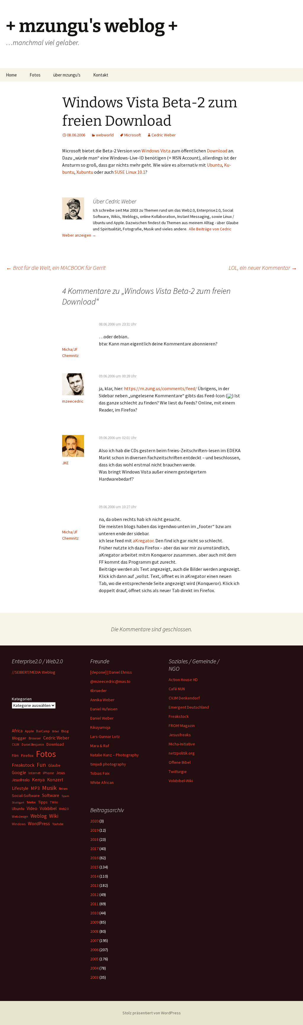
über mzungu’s (66, 75)
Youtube (57, 824)
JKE (65, 463)
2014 (94, 876)
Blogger (19, 738)
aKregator (143, 540)
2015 (94, 867)
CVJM (15, 744)
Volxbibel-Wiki (181, 780)
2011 (94, 903)
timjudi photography (108, 764)
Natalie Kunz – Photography (114, 755)
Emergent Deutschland (189, 707)
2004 (94, 968)
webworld (105, 135)
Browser (35, 738)
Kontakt (100, 75)
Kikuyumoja (100, 727)
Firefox (27, 755)
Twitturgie (178, 771)
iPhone (48, 773)
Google (19, 772)
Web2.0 (64, 809)
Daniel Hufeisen (103, 709)
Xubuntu (84, 172)
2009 (94, 922)
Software (50, 795)
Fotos (35, 75)
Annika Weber (102, 699)
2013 (94, 885)
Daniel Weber (102, 718)
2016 (94, 857)
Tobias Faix (99, 773)
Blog (65, 731)
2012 (94, 894)
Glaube (54, 765)
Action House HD (183, 679)
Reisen (63, 789)
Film (15, 755)
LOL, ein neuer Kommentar (263, 267)
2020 (94, 821)
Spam (65, 796)
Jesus (60, 772)
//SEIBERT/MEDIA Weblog (33, 672)
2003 (94, 977)
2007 (94, 940)
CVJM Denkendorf (184, 698)
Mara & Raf (99, 745)
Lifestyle (20, 788)
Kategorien (22, 699)
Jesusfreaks (180, 734)
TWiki (54, 802)
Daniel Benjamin (33, 744)
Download (217, 151)
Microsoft (132, 135)
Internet (34, 773)
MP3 (35, 788)
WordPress (39, 823)
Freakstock (179, 716)
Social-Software (26, 795)
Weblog (38, 816)
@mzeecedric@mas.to (110, 681)
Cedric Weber (164, 135)
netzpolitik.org (182, 753)
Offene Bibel (180, 762)
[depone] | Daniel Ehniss (111, 672)
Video (32, 808)
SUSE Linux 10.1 (130, 172)
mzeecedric (72, 401)
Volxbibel (48, 808)
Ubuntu (214, 165)
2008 (94, 931)
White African (102, 782)
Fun (41, 764)
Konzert (55, 779)
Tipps (42, 802)
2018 (94, 839)
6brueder (98, 690)
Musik (49, 788)
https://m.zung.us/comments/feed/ (160, 388)
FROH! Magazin (182, 725)
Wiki (53, 816)
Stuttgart (18, 802)
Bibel (55, 731)
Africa (17, 731)
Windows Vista (155, 151)
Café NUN (177, 688)
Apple (29, 731)
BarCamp (43, 731)
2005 (94, 959)
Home (11, 75)
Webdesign (20, 816)
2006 (94, 949)
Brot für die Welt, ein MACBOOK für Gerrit (56, 267)
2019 (94, 830)
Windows (18, 824)
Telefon (31, 802)
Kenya (38, 779)
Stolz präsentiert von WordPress (152, 1013)
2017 (94, 848)
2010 (94, 913)
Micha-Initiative (182, 744)
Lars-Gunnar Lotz (105, 736)
